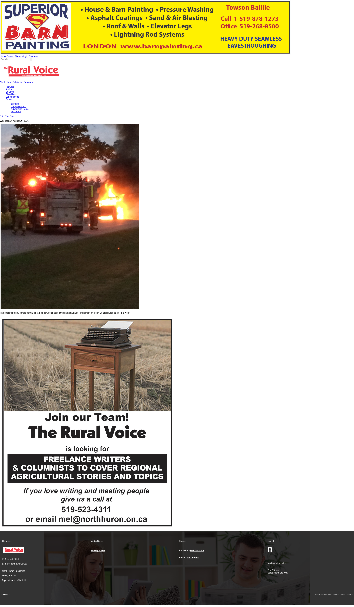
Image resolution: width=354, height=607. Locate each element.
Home (3, 56)
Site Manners (5, 594)
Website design (321, 594)
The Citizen (273, 570)
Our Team (16, 111)
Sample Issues (18, 106)
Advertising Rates (19, 109)
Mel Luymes (193, 557)
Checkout (33, 56)
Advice (9, 89)
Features (10, 87)
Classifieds (11, 94)
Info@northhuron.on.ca (16, 564)
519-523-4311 (12, 559)
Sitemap (19, 56)
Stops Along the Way (278, 573)
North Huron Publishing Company (16, 82)
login (25, 56)
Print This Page (7, 116)
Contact (10, 56)
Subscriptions (12, 97)
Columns (10, 92)
